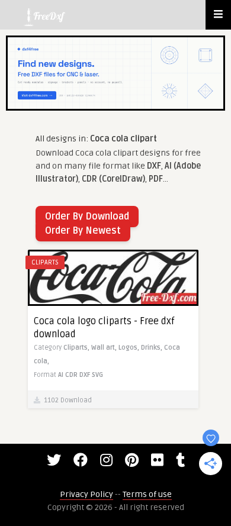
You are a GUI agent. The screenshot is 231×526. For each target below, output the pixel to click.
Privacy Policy (86, 494)
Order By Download (87, 216)
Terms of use (147, 494)
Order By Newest (83, 231)
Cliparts (45, 262)
